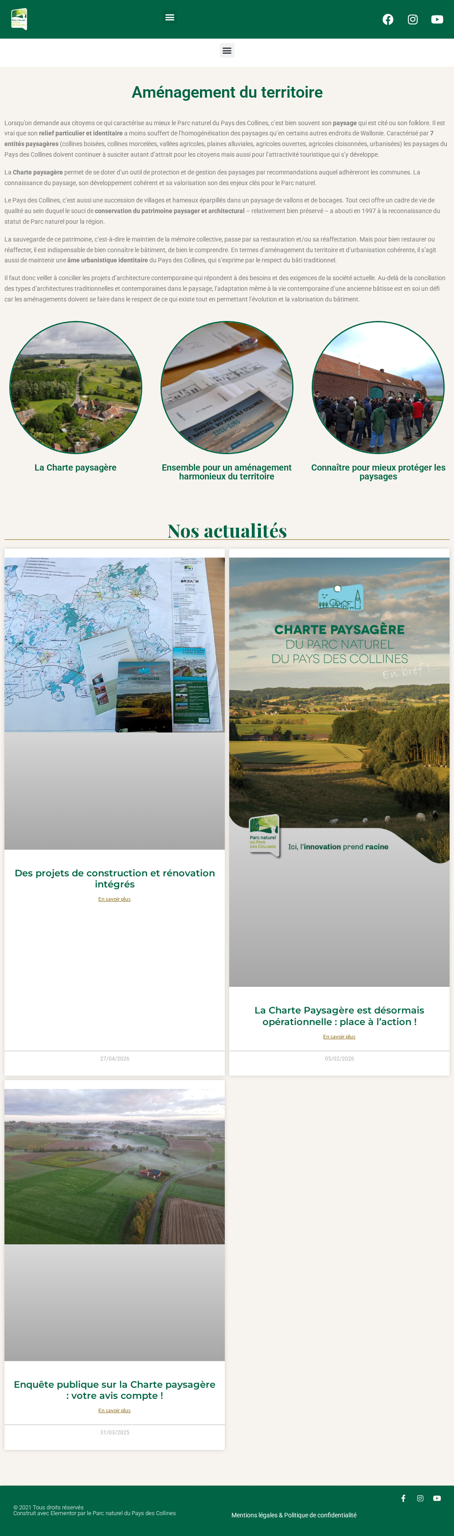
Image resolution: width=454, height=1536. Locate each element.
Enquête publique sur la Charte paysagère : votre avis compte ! (114, 1390)
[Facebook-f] (403, 1498)
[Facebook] (388, 19)
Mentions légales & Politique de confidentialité (293, 1515)
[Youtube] (437, 19)
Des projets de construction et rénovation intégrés (115, 878)
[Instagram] (413, 19)
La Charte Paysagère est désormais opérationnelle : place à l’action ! (339, 1016)
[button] (169, 17)
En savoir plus (114, 898)
